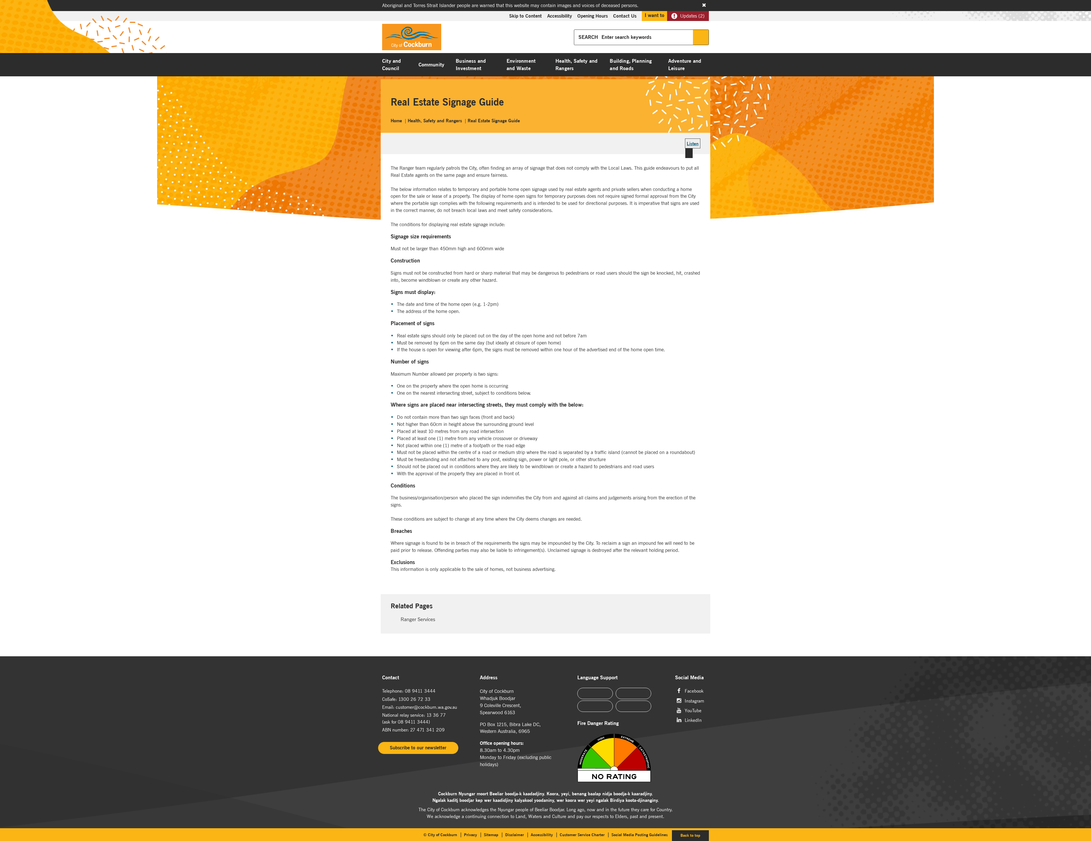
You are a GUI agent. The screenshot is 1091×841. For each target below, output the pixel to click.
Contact (390, 678)
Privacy (470, 834)
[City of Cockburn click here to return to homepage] (411, 38)
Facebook (694, 690)
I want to (654, 15)
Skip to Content (525, 16)
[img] (621, 758)
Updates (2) (692, 16)
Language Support (597, 678)
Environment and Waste (521, 65)
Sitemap (491, 834)
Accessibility (559, 16)
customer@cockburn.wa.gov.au (426, 707)
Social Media (689, 678)
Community (432, 65)
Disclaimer (514, 834)
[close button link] (704, 5)
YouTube (693, 710)
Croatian (633, 706)
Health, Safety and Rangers (576, 65)
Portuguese (633, 693)
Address (488, 678)
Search (701, 37)
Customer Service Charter (582, 834)
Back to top (694, 835)
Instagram (694, 700)
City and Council (391, 65)
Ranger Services (418, 619)
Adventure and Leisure (684, 65)
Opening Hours (592, 16)
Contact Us (624, 16)
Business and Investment (471, 65)
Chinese (595, 693)
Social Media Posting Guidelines (639, 834)
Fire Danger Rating (598, 723)
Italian (595, 706)
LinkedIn (693, 719)
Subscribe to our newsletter (418, 747)
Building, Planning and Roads (631, 65)
